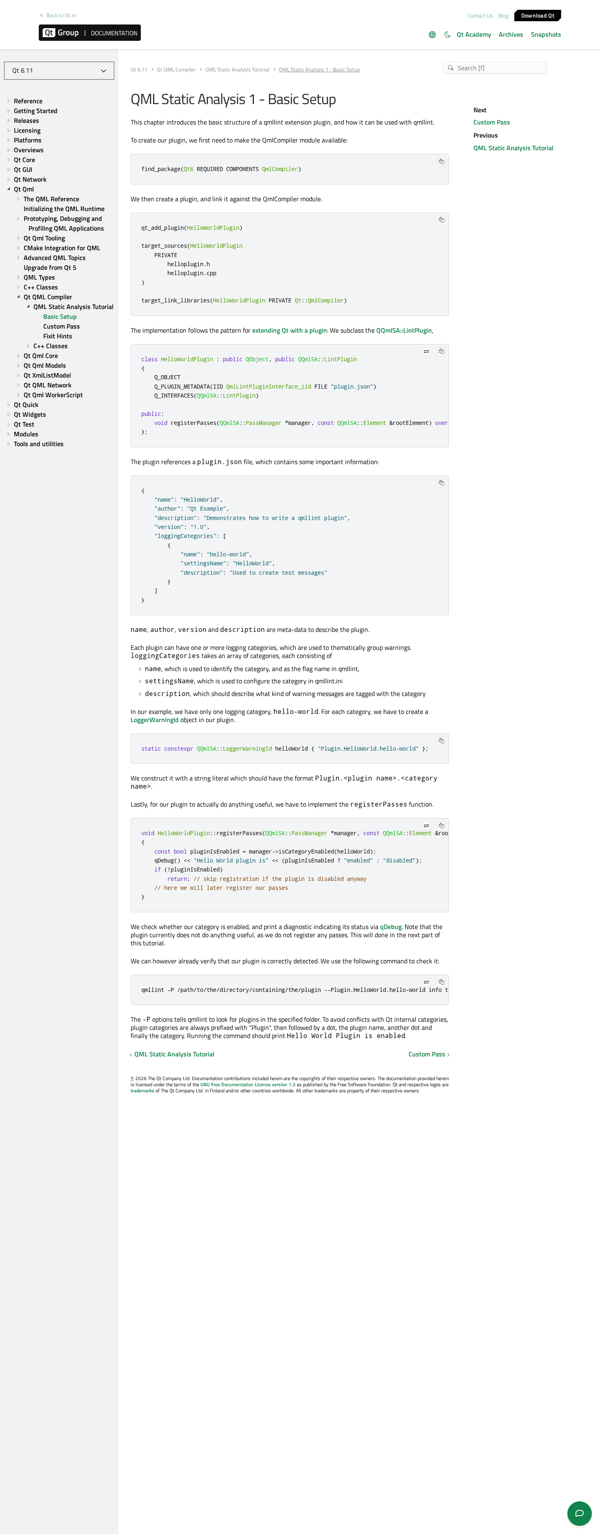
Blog (503, 15)
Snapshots (546, 34)
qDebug (391, 927)
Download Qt (537, 15)
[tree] (59, 272)
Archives (511, 34)
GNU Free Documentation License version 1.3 (248, 1084)
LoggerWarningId (155, 720)
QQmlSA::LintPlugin (404, 330)
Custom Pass (427, 1054)
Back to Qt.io (61, 15)
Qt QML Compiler (176, 69)
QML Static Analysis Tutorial (237, 69)
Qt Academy (474, 34)
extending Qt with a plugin (289, 330)
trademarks (142, 1090)
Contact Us (480, 15)
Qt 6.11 (139, 69)
